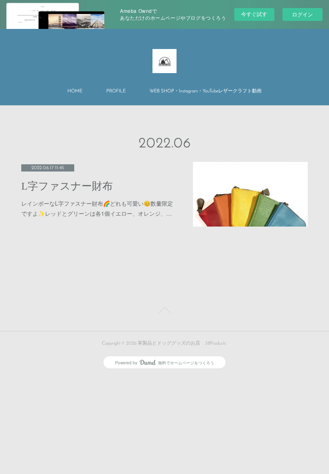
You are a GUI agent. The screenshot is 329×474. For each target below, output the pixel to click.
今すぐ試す (254, 14)
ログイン (302, 14)
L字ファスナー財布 (67, 186)
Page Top (164, 311)
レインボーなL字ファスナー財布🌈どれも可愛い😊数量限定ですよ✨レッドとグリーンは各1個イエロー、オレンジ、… (97, 208)
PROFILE (116, 91)
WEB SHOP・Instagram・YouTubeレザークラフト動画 (206, 91)
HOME (74, 91)
